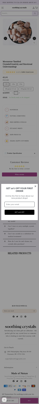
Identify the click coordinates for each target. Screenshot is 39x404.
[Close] (35, 186)
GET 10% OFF (19, 212)
